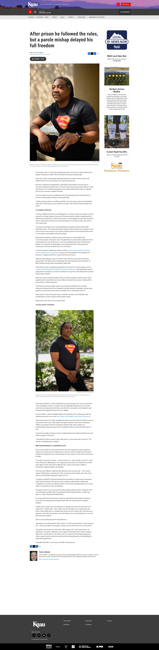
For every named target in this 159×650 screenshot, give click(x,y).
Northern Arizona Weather (116, 90)
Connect (71, 17)
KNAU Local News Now (116, 56)
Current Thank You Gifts (117, 152)
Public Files (66, 624)
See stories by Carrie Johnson (49, 559)
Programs (39, 17)
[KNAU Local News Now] (116, 40)
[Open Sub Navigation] (49, 17)
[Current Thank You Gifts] (116, 131)
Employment (88, 620)
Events (54, 17)
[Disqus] (79, 592)
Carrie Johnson (39, 52)
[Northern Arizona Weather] (116, 76)
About (62, 17)
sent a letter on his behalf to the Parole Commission (73, 416)
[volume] (35, 12)
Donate (126, 4)
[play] (30, 12)
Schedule (31, 17)
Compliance (82, 17)
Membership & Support (97, 17)
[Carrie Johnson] (33, 556)
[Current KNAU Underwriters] (116, 167)
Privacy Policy (67, 620)
